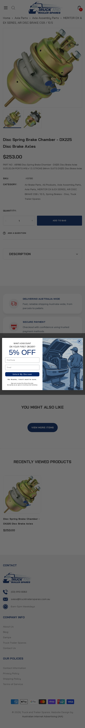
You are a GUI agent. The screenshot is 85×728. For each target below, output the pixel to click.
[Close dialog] (79, 342)
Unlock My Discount (22, 374)
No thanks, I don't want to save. (22, 379)
